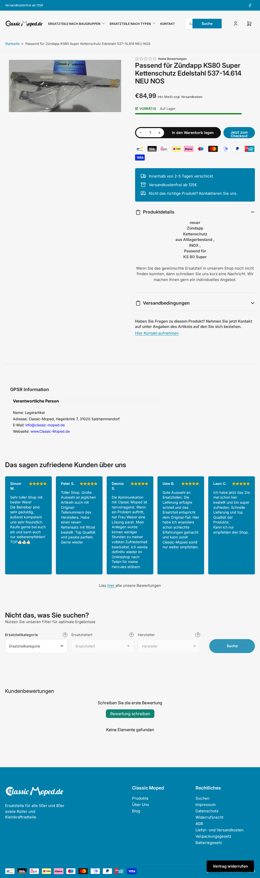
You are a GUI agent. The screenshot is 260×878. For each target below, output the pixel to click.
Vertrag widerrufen (230, 866)
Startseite (12, 44)
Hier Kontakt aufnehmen (157, 333)
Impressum (206, 804)
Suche (207, 23)
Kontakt (167, 24)
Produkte (140, 798)
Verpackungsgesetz (213, 836)
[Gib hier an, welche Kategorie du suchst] (65, 635)
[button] (146, 58)
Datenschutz (207, 811)
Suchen (202, 798)
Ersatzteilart (81, 635)
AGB (199, 823)
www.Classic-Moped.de (50, 431)
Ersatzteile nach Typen (130, 24)
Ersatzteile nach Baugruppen (74, 24)
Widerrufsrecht (209, 817)
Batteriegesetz (209, 842)
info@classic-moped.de (45, 425)
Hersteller (146, 635)
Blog (136, 811)
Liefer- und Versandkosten (219, 830)
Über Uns (140, 804)
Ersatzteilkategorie (21, 635)
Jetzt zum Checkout (239, 134)
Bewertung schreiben (130, 713)
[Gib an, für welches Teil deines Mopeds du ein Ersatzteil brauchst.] (131, 635)
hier (111, 585)
